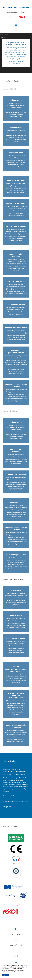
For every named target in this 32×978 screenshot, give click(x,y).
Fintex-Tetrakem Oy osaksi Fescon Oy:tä (15, 801)
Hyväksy (5, 975)
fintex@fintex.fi (16, 945)
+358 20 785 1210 (16, 934)
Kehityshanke (7, 807)
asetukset (15, 972)
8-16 (16, 956)
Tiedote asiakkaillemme (10, 796)
